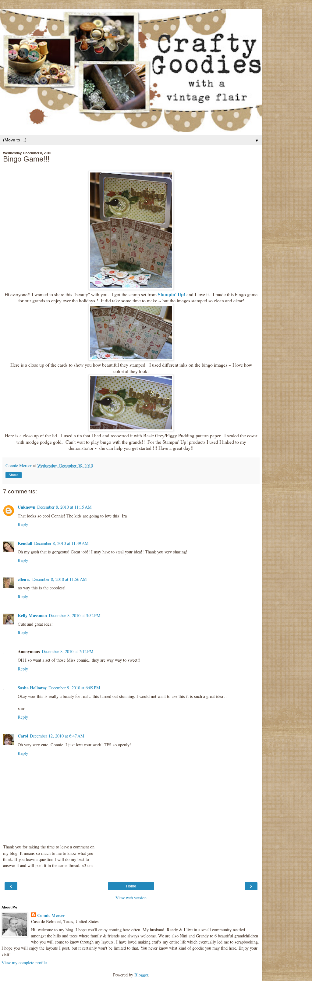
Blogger (141, 975)
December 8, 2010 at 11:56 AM (59, 579)
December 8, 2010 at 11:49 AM (61, 543)
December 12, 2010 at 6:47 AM (57, 736)
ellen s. (24, 579)
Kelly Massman (32, 615)
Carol (23, 736)
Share (14, 475)
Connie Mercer (51, 915)
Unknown (26, 507)
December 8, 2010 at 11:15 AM (64, 507)
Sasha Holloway (32, 687)
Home (131, 886)
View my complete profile (24, 962)
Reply (23, 524)
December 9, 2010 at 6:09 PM (74, 688)
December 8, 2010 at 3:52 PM (75, 615)
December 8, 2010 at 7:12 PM (68, 651)
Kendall (25, 543)
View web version (131, 898)
